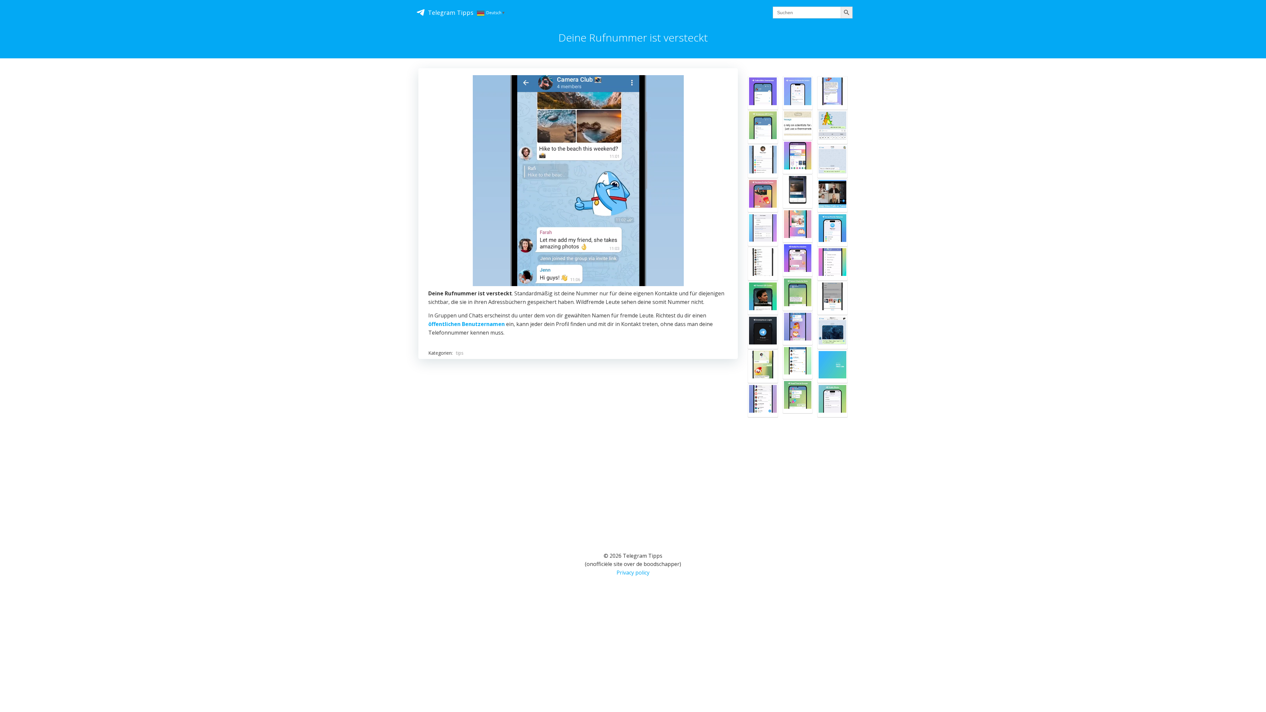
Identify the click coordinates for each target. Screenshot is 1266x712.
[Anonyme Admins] (832, 332)
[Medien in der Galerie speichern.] (832, 263)
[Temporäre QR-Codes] (763, 126)
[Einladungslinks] (832, 161)
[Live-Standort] (763, 366)
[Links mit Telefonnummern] (763, 229)
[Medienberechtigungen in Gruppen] (798, 259)
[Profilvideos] (832, 297)
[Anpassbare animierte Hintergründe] (798, 157)
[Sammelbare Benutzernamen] (763, 92)
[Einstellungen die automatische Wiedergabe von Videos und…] (798, 191)
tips (460, 353)
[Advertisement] (578, 447)
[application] (578, 180)
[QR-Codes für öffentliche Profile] (763, 297)
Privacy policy (633, 572)
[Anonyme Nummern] (763, 332)
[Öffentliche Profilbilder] (832, 400)
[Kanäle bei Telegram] (832, 92)
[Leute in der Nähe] (763, 263)
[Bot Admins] (798, 92)
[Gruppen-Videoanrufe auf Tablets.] (832, 195)
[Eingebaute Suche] (798, 362)
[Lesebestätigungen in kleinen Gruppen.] (798, 328)
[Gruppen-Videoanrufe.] (832, 366)
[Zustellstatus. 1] (832, 126)
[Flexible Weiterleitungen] (798, 225)
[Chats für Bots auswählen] (798, 294)
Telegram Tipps (450, 12)
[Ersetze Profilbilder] (763, 195)
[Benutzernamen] (763, 161)
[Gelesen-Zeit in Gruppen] (798, 396)
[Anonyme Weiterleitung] (798, 124)
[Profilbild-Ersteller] (832, 229)
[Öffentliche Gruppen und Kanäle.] (763, 400)
